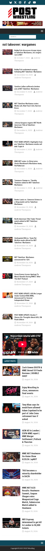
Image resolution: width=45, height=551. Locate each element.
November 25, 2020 (25, 207)
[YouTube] (34, 2)
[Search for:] (22, 37)
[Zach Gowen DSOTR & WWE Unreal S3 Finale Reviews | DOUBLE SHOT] (11, 371)
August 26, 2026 (31, 379)
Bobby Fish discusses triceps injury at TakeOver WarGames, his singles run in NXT (27, 52)
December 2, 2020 (24, 169)
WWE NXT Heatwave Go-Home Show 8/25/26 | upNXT (31, 456)
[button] (41, 31)
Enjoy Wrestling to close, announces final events (30, 390)
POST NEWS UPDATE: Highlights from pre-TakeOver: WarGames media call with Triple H (28, 144)
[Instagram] (20, 2)
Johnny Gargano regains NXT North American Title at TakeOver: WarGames (27, 125)
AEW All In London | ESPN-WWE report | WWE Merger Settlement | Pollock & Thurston (31, 436)
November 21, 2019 (25, 303)
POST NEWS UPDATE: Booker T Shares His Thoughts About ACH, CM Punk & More (28, 317)
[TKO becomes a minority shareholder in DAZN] (11, 474)
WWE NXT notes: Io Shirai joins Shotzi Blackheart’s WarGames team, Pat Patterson (28, 163)
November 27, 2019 (25, 282)
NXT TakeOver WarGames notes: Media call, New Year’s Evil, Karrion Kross (27, 106)
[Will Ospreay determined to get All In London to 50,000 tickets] (11, 523)
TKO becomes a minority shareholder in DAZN (31, 473)
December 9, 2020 (24, 92)
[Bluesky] (10, 2)
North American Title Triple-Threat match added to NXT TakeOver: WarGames (27, 221)
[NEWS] (7, 52)
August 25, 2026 (31, 511)
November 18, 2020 (25, 263)
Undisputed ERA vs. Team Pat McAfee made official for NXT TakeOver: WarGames (25, 240)
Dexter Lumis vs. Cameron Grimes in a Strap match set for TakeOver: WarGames (28, 202)
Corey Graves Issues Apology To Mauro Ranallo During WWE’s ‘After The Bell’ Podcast (27, 276)
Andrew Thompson (22, 78)
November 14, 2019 (25, 323)
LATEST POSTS (10, 361)
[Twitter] (15, 2)
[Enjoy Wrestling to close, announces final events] (11, 391)
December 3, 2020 (24, 150)
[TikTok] (30, 2)
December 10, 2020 (25, 75)
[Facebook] (25, 2)
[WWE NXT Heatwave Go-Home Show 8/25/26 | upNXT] (11, 457)
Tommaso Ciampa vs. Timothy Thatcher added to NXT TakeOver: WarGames (27, 182)
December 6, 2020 (24, 130)
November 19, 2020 (25, 246)
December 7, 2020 (24, 111)
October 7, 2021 (23, 58)
